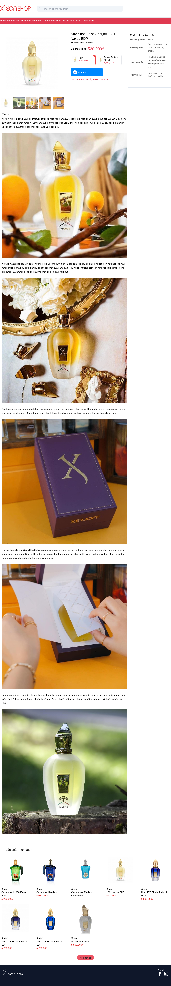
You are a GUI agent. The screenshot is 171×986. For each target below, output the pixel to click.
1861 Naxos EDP (115, 892)
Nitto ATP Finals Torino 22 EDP (15, 943)
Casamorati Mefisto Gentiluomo (81, 894)
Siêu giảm (89, 20)
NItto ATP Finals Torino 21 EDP (155, 894)
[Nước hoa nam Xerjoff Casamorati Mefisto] (50, 870)
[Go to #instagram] (166, 974)
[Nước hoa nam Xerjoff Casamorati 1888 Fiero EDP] (15, 870)
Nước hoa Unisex (72, 20)
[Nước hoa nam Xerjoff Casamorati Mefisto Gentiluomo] (85, 870)
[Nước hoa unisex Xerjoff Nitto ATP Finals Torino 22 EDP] (15, 919)
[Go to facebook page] (160, 974)
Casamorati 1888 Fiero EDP (13, 894)
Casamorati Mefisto (46, 892)
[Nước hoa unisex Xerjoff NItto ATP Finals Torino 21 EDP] (155, 870)
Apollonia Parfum (80, 941)
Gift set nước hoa (52, 20)
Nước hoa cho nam (31, 20)
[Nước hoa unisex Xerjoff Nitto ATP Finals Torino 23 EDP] (50, 919)
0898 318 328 (15, 974)
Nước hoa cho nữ (9, 20)
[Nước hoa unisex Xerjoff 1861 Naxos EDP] (120, 870)
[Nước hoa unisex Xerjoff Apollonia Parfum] (85, 919)
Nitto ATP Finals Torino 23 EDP (50, 943)
